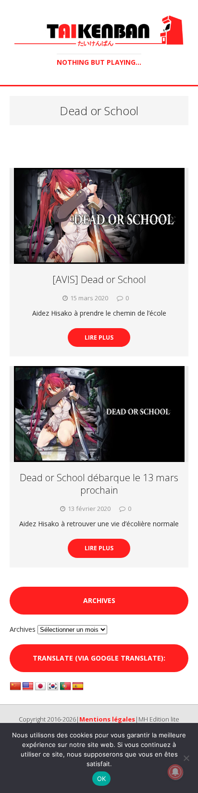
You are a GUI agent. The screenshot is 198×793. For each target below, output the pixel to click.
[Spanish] (78, 686)
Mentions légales (107, 719)
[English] (28, 686)
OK (101, 778)
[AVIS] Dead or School (99, 279)
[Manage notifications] (175, 772)
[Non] (186, 758)
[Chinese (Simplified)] (15, 686)
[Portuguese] (65, 686)
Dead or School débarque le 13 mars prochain (99, 484)
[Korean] (53, 686)
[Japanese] (40, 686)
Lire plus (99, 337)
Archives (23, 629)
